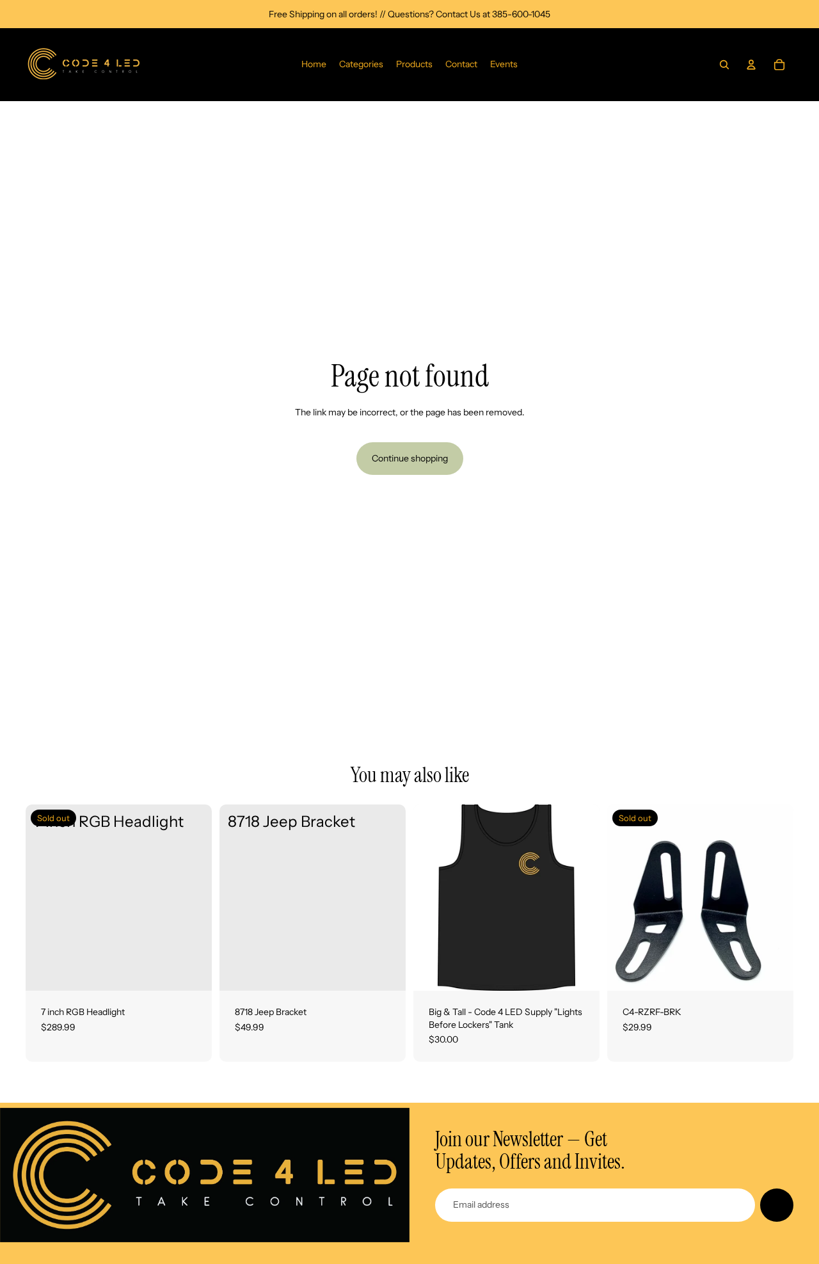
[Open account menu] (751, 65)
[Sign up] (776, 1205)
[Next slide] (580, 898)
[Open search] (724, 65)
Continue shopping (410, 458)
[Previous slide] (432, 898)
